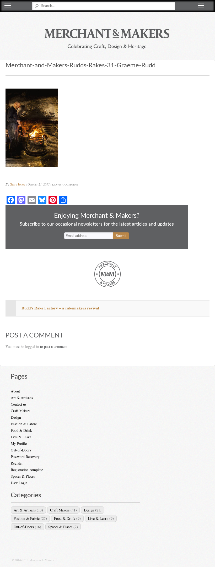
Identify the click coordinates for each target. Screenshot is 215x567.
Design (16, 417)
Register (17, 463)
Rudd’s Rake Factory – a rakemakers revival (60, 308)
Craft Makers (20, 410)
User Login (19, 482)
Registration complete (27, 469)
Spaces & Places (23, 476)
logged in (32, 346)
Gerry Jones (17, 184)
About (15, 391)
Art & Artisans (22, 397)
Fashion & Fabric (24, 423)
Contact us (18, 404)
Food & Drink (21, 430)
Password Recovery (25, 456)
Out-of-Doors (21, 450)
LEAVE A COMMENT (65, 184)
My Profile (19, 443)
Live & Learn (21, 436)
